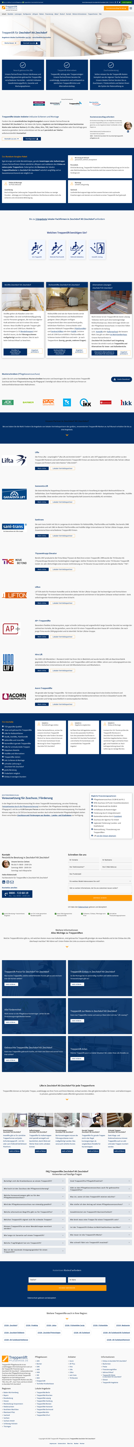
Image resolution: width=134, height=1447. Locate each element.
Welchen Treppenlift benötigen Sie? (67, 232)
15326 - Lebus (51, 1325)
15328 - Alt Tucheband (82, 1333)
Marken (76, 1443)
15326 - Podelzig (32, 1325)
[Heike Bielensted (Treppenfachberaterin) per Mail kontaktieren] (12, 882)
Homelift (99, 331)
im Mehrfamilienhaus (118, 334)
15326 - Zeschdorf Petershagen (49, 1333)
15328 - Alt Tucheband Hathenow (16, 1340)
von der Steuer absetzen (106, 836)
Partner (82, 1443)
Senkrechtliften (57, 331)
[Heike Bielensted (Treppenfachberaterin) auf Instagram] (8, 882)
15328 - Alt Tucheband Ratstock (118, 1340)
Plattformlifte (80, 328)
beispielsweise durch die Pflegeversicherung (20, 806)
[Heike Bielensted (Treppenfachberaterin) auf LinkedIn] (4, 882)
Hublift (73, 331)
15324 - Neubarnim (123, 1325)
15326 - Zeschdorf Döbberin (14, 1333)
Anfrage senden (100, 898)
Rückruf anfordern (67, 1288)
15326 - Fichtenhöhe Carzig (74, 1325)
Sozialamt (118, 816)
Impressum (53, 1443)
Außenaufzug (112, 331)
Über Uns (70, 1443)
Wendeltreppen (26, 331)
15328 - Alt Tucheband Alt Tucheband (116, 1333)
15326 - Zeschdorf (10, 1325)
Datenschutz (83, 907)
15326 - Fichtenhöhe (100, 1325)
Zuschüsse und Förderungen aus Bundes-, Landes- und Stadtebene (44, 815)
